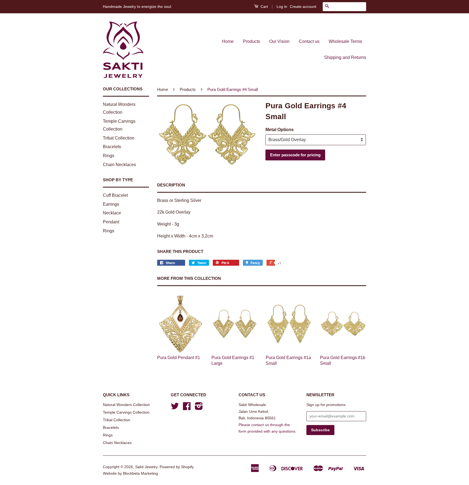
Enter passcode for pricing (295, 155)
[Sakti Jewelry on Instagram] (199, 408)
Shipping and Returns (345, 57)
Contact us (309, 41)
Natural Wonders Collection (126, 405)
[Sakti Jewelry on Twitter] (175, 408)
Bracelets (112, 146)
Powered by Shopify (177, 467)
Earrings (111, 204)
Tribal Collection (118, 138)
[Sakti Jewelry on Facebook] (187, 408)
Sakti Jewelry (146, 467)
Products (251, 41)
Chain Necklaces (119, 164)
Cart (263, 6)
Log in (282, 6)
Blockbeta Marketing (140, 473)
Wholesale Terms (345, 41)
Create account (303, 6)
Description (171, 185)
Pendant (111, 222)
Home (228, 41)
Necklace (112, 213)
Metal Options (279, 129)
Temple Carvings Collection (126, 412)
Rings (108, 155)
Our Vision (279, 41)
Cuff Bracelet (115, 195)
